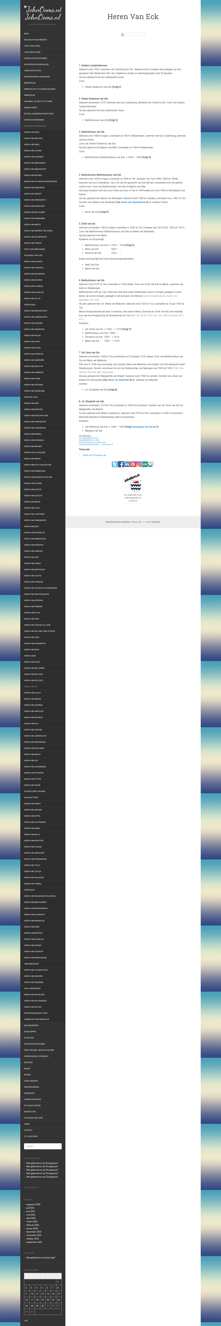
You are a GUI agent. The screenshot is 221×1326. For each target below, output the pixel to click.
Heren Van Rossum (33, 847)
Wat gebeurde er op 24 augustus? (42, 1170)
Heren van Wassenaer (34, 218)
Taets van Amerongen (34, 249)
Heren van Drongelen (34, 533)
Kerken (27, 1075)
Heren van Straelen (33, 582)
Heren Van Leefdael (33, 730)
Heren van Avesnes (33, 175)
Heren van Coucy (32, 508)
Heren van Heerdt (32, 804)
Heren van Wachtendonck (36, 594)
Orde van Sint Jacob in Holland (39, 1050)
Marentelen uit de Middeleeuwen (39, 89)
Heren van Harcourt (34, 711)
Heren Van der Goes (33, 680)
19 (42, 1300)
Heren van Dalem (32, 785)
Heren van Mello (32, 834)
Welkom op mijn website (35, 40)
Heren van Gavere (32, 699)
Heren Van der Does (33, 674)
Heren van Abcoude (33, 138)
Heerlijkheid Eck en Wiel (89, 440)
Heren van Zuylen (32, 871)
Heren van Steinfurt (33, 952)
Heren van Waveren (33, 976)
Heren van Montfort (34, 841)
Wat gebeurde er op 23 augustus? (42, 1173)
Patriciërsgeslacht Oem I (36, 1013)
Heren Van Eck (31, 687)
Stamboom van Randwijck (36, 1019)
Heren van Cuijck (32, 299)
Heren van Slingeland (34, 391)
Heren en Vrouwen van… (35, 126)
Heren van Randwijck (34, 921)
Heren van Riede (31, 650)
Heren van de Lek (32, 613)
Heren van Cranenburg (35, 520)
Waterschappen (31, 1087)
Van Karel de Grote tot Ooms (38, 101)
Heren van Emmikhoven (35, 539)
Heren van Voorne (33, 151)
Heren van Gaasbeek (33, 372)
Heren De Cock (31, 397)
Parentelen (29, 95)
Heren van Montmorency (36, 908)
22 (58, 1300)
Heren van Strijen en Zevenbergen (40, 588)
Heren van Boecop (32, 489)
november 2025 (33, 1235)
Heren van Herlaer (33, 810)
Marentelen (29, 83)
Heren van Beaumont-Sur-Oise (38, 477)
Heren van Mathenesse (35, 742)
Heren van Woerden (33, 600)
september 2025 (34, 1242)
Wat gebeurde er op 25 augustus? (42, 1166)
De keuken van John (33, 1118)
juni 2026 (30, 1211)
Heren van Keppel (32, 816)
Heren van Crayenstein (35, 422)
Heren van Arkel (32, 144)
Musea (27, 1069)
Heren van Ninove (32, 754)
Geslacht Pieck (31, 798)
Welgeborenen (31, 1025)
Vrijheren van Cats (33, 255)
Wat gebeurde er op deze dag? (40, 1257)
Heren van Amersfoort (35, 169)
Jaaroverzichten (32, 71)
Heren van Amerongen (34, 163)
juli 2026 (30, 1208)
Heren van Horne (32, 379)
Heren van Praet (32, 927)
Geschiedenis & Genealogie (36, 64)
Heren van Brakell (33, 434)
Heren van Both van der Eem (37, 465)
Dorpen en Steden (32, 1099)
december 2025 (33, 1232)
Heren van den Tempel (34, 668)
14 (53, 1294)
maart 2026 (31, 1221)
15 (58, 1294)
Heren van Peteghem (33, 773)
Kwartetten (30, 1112)
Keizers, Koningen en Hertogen (38, 114)
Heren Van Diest (31, 526)
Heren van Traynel (33, 884)
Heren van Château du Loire (37, 625)
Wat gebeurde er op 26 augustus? (42, 1163)
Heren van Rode (31, 619)
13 (48, 1294)
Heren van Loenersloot (35, 736)
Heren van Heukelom (34, 292)
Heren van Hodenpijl (34, 268)
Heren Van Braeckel (33, 409)
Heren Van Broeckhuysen (36, 416)
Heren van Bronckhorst (35, 311)
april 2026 (31, 1218)
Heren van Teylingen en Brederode (40, 181)
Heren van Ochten (32, 576)
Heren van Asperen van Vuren (38, 231)
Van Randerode (31, 964)
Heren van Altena (32, 348)
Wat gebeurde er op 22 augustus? (42, 1177)
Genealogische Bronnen (35, 58)
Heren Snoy (29, 890)
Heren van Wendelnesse (35, 958)
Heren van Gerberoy (34, 545)
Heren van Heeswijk (33, 717)
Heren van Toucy (32, 865)
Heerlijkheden (31, 1081)
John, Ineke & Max (32, 52)
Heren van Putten (32, 779)
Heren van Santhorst (34, 853)
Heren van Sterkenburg (35, 859)
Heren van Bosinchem (34, 206)
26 (42, 1306)
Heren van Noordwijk (34, 915)
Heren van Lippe (31, 557)
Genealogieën (30, 108)
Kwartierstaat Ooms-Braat (37, 77)
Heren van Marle (32, 828)
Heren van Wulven (32, 1007)
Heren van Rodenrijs (34, 440)
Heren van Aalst (32, 132)
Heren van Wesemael (34, 982)
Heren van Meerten (33, 933)
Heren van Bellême (33, 483)
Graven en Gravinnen (34, 120)
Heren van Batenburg (34, 274)
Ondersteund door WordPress (118, 522)
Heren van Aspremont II (35, 200)
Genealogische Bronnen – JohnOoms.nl (96, 444)
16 (26, 1300)
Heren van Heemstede (34, 329)
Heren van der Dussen (34, 212)
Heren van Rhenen (32, 945)
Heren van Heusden (33, 262)
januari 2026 (32, 1228)
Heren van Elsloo (32, 693)
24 (32, 1306)
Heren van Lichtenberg (35, 822)
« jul (26, 1320)
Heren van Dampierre (34, 360)
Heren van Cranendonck (35, 317)
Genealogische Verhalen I (36, 1056)
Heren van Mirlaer (33, 446)
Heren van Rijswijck (33, 939)
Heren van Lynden (32, 563)
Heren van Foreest (33, 243)
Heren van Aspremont (34, 188)
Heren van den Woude (34, 995)
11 (37, 1294)
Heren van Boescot (33, 496)
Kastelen (28, 1062)
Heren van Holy (31, 724)
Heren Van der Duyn (33, 366)
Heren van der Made (33, 385)
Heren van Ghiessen (33, 323)
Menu (26, 34)
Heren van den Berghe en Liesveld (40, 896)
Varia (26, 1124)
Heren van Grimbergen (35, 471)
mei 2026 (30, 1215)
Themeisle (155, 522)
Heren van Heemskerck (35, 643)
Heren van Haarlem (33, 551)
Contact (28, 1130)
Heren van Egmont (33, 194)
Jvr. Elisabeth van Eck (88, 438)
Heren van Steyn (32, 342)
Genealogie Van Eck (142, 426)
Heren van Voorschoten (36, 970)
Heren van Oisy (31, 761)
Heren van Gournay (33, 705)
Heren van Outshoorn (34, 453)
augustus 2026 (33, 1204)
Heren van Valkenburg (35, 428)
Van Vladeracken (32, 988)
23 (26, 1306)
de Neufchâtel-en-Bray (34, 791)
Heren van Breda (32, 502)
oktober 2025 (32, 1238)
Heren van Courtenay (34, 514)
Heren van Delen (32, 662)
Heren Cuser (30, 656)
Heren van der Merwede (35, 237)
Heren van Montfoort (34, 570)
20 (48, 1300)
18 (37, 1300)
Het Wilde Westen (32, 1106)
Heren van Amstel (32, 225)
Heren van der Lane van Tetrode (39, 631)
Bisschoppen (30, 1032)
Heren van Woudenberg (35, 1001)
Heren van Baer (31, 403)
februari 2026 (32, 1225)
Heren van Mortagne (34, 748)
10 (32, 1294)
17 (32, 1300)
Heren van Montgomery (35, 902)
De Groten (29, 1038)
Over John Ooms (32, 46)
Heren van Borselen (33, 354)
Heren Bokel (30, 305)
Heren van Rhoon (32, 335)
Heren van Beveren (33, 280)
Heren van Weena (32, 459)
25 (37, 1306)
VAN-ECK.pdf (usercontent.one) (92, 442)
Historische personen (34, 1044)
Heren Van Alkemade (33, 157)
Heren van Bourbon (33, 286)
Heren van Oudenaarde (35, 767)
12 (42, 1294)
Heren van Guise (31, 637)
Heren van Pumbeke (33, 607)
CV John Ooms (30, 1136)
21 (53, 1300)
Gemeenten (29, 1093)
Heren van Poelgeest (34, 878)
